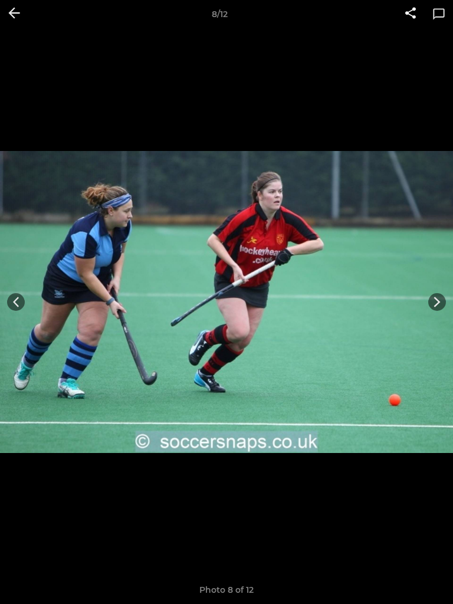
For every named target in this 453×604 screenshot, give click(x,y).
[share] (410, 14)
